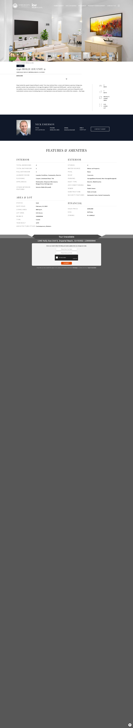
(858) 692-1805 (54, 129)
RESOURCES (82, 5)
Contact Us (111, 5)
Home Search (59, 5)
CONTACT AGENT (100, 129)
